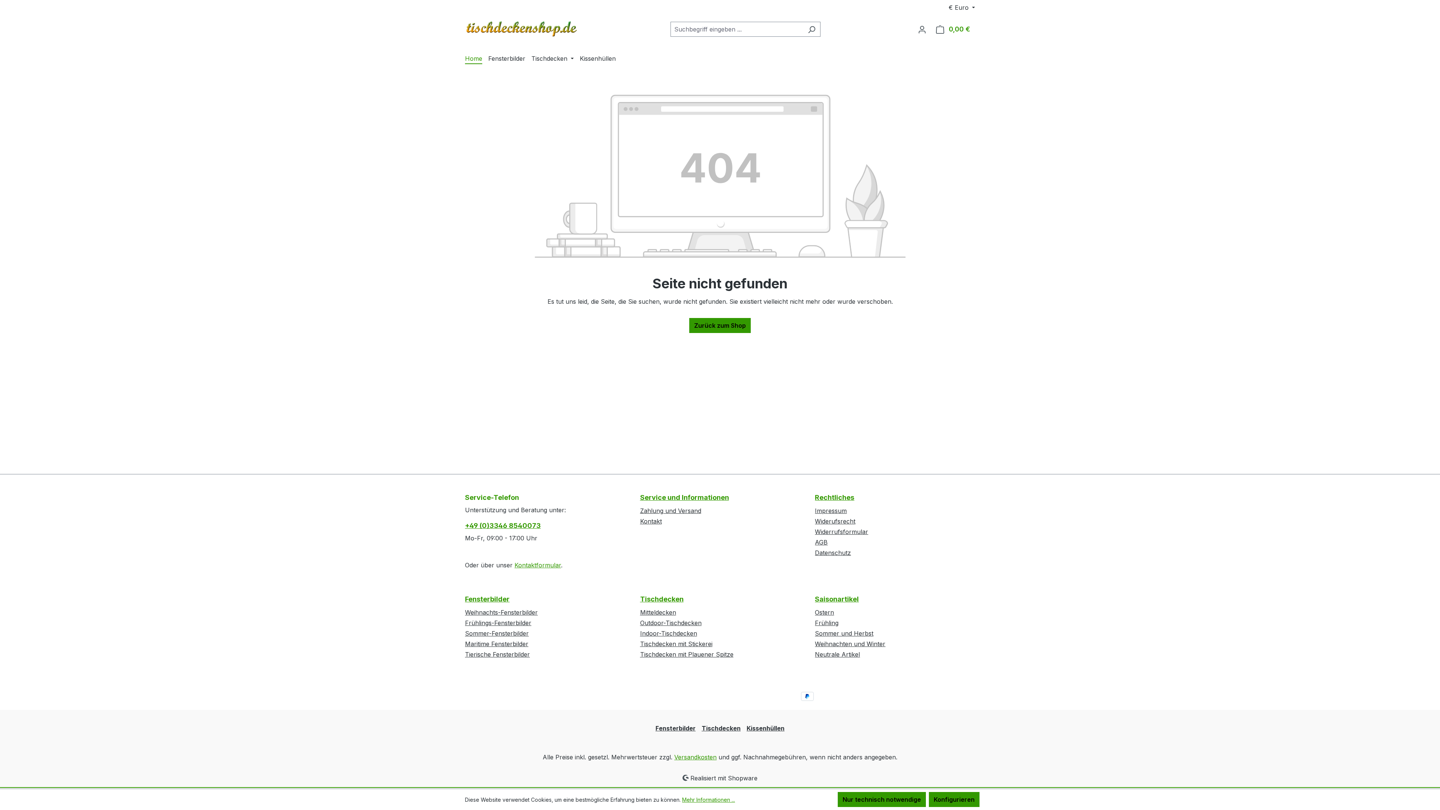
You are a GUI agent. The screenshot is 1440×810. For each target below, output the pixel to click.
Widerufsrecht (835, 521)
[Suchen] (811, 29)
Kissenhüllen (765, 728)
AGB (821, 542)
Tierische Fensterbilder (497, 654)
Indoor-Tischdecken (668, 633)
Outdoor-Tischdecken (671, 623)
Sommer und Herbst (844, 633)
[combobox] (736, 29)
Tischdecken (662, 599)
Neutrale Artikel (837, 654)
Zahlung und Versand (670, 510)
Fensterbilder (487, 599)
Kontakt (651, 521)
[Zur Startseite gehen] (521, 27)
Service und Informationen (684, 497)
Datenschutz (833, 552)
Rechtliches (834, 497)
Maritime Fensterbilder (496, 644)
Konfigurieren (954, 799)
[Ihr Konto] (922, 29)
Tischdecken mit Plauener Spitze (687, 654)
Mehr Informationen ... (708, 799)
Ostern (824, 612)
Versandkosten (695, 757)
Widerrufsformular (841, 532)
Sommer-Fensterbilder (497, 633)
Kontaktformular (537, 565)
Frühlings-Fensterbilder (498, 623)
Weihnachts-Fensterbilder (501, 612)
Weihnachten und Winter (850, 644)
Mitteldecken (658, 612)
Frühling (826, 623)
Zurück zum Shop (720, 325)
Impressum (831, 510)
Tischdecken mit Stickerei (676, 644)
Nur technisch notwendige (882, 799)
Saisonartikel (837, 599)
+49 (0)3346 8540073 (503, 526)
